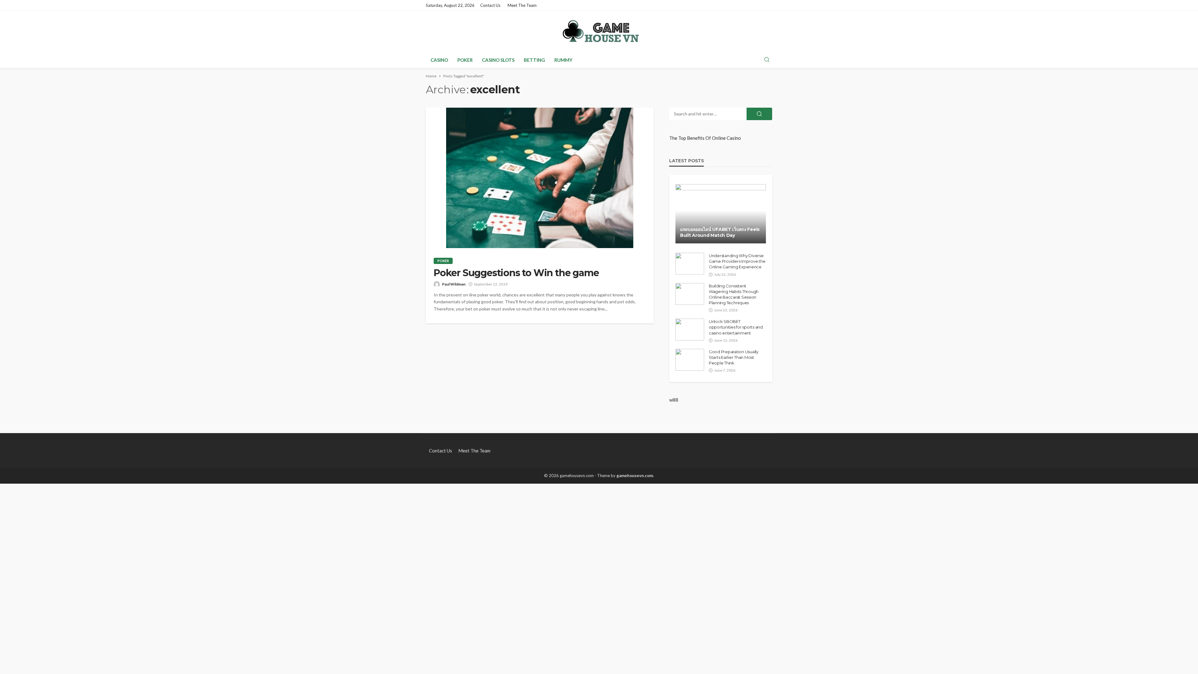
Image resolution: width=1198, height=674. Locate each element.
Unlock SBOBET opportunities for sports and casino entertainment (736, 327)
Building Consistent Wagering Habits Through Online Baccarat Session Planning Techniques (733, 294)
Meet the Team (522, 5)
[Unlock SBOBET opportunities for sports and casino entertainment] (689, 329)
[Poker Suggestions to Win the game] (540, 178)
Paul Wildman (453, 284)
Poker (465, 60)
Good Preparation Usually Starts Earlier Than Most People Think (733, 357)
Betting (534, 60)
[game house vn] (598, 31)
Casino (439, 60)
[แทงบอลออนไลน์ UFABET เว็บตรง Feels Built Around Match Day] (720, 213)
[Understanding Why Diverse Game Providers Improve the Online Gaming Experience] (689, 264)
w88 (673, 400)
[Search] (767, 60)
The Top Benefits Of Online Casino (705, 138)
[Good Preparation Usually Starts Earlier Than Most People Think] (689, 360)
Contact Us (490, 5)
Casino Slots (498, 60)
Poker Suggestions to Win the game (516, 273)
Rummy (563, 60)
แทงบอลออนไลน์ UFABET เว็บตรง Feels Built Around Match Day (720, 232)
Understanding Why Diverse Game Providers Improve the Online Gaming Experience (737, 261)
